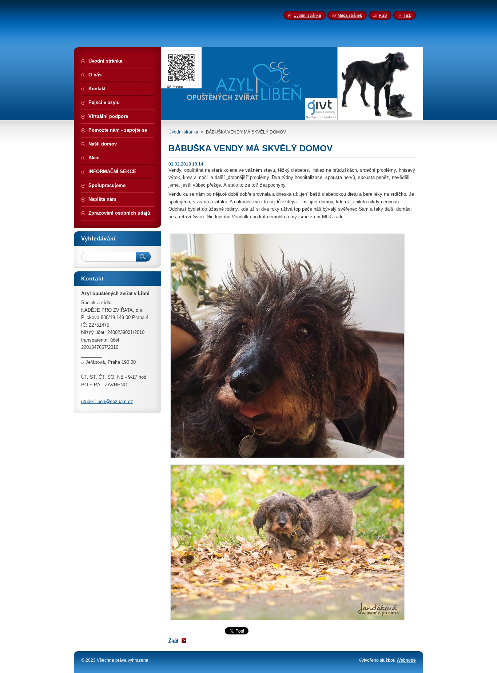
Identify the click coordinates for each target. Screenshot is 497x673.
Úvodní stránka (183, 132)
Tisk (407, 15)
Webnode (406, 660)
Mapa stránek (350, 15)
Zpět (173, 640)
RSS (383, 15)
